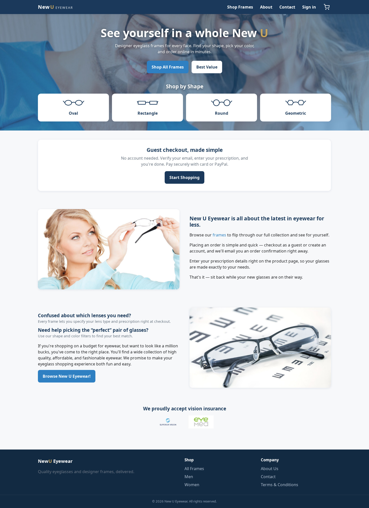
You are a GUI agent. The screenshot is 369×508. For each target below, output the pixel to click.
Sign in (309, 7)
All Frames (194, 468)
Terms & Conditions (279, 484)
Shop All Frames (168, 67)
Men (188, 476)
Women (191, 484)
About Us (269, 468)
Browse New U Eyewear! (67, 376)
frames (219, 235)
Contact (287, 7)
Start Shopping (184, 177)
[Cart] (326, 7)
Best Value (206, 67)
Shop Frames (240, 7)
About (266, 7)
